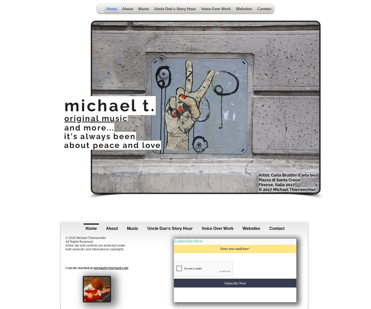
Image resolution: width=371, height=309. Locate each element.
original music (96, 118)
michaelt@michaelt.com (111, 268)
